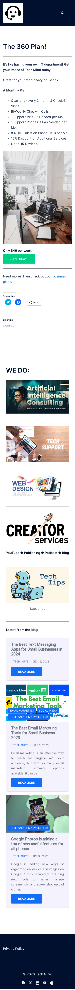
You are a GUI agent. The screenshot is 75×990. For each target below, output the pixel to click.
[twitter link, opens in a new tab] (30, 982)
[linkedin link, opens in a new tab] (37, 982)
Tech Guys (20, 661)
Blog (34, 630)
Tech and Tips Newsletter (29, 716)
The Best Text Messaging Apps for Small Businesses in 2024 (36, 649)
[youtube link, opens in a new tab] (44, 982)
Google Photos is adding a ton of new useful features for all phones (37, 844)
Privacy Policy (13, 949)
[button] (62, 13)
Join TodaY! (19, 259)
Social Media (48, 710)
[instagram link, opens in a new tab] (52, 982)
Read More (26, 671)
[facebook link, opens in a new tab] (23, 982)
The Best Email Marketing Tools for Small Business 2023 (34, 733)
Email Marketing (22, 710)
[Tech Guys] (13, 13)
